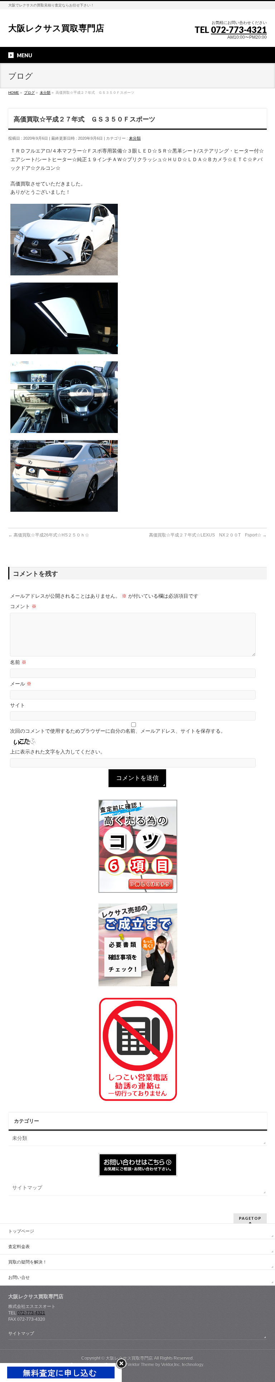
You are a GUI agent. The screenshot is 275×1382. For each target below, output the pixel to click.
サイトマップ (27, 1187)
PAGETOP (250, 1218)
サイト (17, 705)
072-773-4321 (239, 29)
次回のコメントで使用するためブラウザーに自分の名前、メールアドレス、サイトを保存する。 (118, 731)
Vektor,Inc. (171, 1364)
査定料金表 (19, 1246)
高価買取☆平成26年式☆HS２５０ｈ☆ (48, 535)
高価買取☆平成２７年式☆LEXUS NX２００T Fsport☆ (208, 535)
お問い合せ (19, 1277)
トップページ (21, 1231)
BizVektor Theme (137, 1364)
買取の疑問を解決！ (27, 1262)
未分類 (135, 138)
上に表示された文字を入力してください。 (57, 752)
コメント (23, 606)
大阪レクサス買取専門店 (56, 28)
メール (21, 684)
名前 (18, 662)
